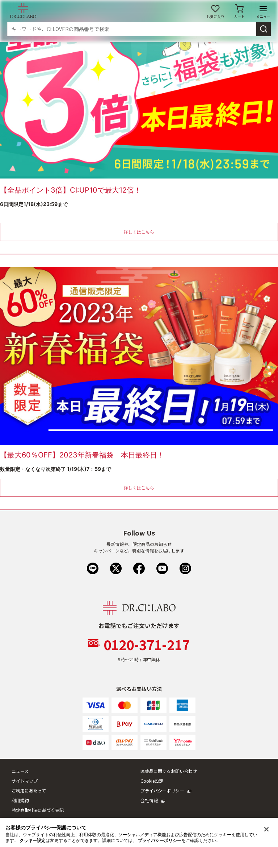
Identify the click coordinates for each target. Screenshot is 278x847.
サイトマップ (25, 781)
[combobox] (131, 29)
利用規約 (20, 800)
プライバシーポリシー (162, 790)
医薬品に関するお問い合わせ (168, 771)
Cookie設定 (151, 781)
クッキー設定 (33, 840)
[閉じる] (266, 829)
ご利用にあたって (29, 790)
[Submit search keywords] (263, 29)
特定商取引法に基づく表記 (38, 810)
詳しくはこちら (139, 232)
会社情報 (149, 800)
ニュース (20, 771)
